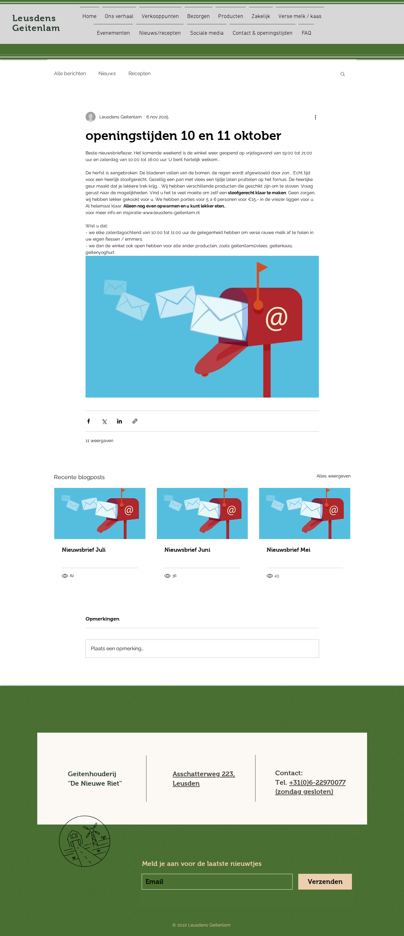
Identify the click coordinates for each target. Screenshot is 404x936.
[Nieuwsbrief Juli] (100, 513)
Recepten (139, 73)
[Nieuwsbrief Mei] (304, 513)
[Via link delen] (135, 421)
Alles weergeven (334, 475)
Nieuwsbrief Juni (187, 550)
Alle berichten (70, 73)
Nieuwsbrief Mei (288, 550)
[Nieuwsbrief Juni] (202, 513)
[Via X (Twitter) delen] (104, 421)
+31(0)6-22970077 (317, 782)
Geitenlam (36, 28)
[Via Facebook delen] (89, 421)
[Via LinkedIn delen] (119, 421)
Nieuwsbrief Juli (83, 550)
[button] (343, 73)
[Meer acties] (315, 117)
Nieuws (107, 73)
